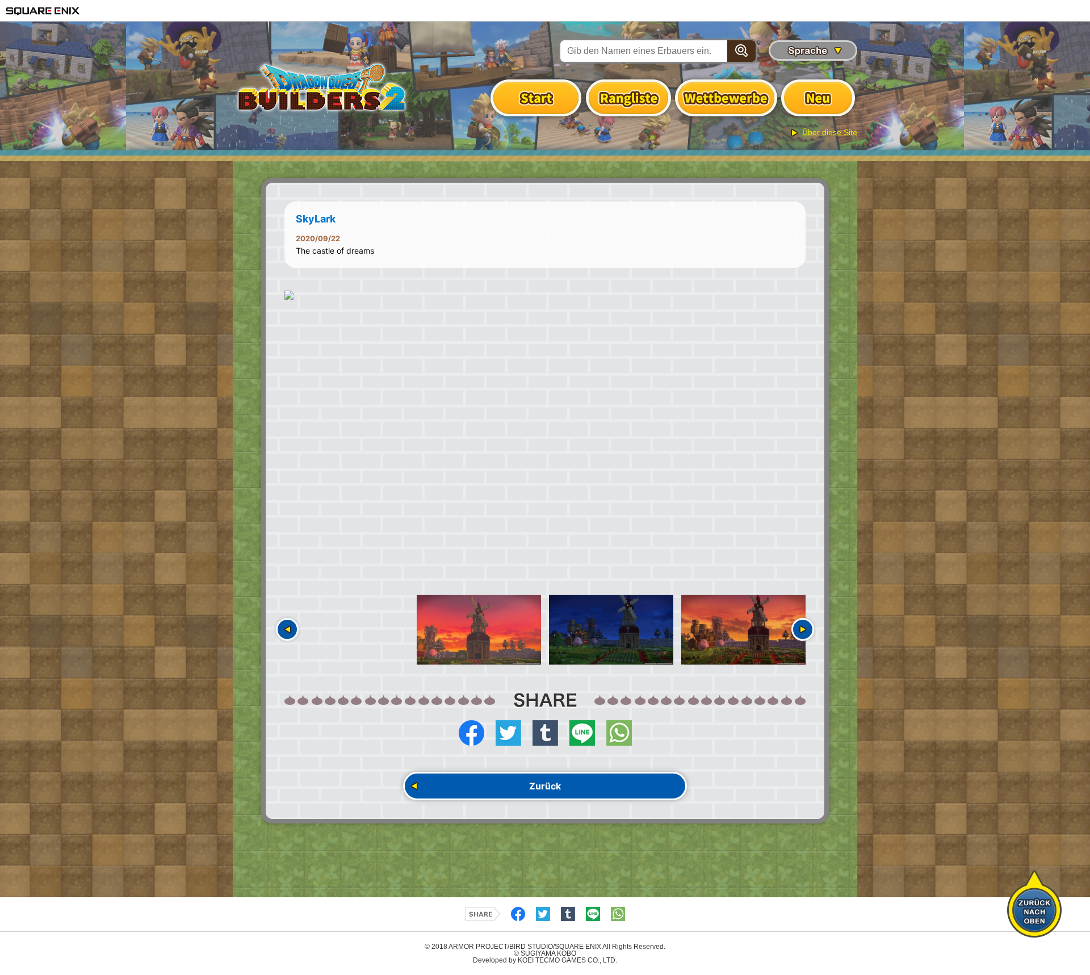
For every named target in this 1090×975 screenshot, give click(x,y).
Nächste (802, 629)
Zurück (545, 786)
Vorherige (287, 629)
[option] (545, 295)
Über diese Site (829, 132)
